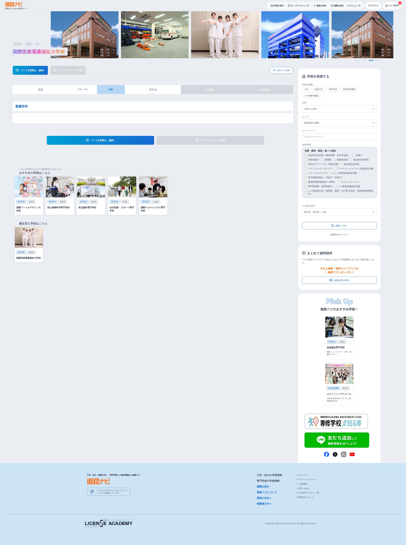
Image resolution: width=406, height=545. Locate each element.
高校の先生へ (264, 497)
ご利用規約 (303, 484)
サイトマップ (303, 475)
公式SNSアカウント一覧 (308, 493)
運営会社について (305, 497)
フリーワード (308, 130)
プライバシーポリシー (307, 479)
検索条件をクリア (339, 234)
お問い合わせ (303, 488)
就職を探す (263, 486)
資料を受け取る (341, 280)
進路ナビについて (267, 492)
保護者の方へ (264, 503)
